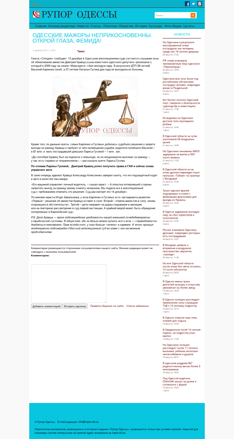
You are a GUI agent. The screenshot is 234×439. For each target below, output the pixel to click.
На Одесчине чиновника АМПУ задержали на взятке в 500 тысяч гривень (181, 154)
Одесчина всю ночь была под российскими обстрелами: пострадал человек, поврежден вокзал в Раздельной (181, 83)
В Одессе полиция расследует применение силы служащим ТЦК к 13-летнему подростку (181, 302)
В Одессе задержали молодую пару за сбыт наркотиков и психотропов (181, 215)
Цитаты (188, 26)
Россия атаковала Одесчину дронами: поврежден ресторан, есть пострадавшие (182, 233)
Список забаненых (138, 306)
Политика (110, 26)
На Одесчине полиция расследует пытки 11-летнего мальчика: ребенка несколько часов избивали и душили (180, 349)
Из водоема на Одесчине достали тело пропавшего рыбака (178, 121)
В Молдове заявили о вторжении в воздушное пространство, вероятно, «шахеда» (177, 249)
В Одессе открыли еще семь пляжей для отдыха (180, 319)
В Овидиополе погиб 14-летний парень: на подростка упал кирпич (182, 333)
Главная (41, 26)
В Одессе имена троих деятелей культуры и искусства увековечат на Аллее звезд (181, 284)
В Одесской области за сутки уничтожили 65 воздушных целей (180, 139)
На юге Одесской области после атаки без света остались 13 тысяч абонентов (182, 266)
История (141, 26)
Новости (83, 26)
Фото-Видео (173, 26)
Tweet (81, 51)
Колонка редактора (61, 26)
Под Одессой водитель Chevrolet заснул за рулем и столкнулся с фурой (179, 381)
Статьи (95, 26)
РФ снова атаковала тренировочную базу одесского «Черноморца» (181, 63)
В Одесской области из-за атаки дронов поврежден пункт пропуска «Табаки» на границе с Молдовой (181, 173)
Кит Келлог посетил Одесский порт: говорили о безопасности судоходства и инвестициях (181, 103)
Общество (126, 26)
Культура (155, 26)
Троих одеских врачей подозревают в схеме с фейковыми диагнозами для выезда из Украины (180, 195)
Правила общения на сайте (107, 306)
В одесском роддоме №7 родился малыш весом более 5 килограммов (181, 366)
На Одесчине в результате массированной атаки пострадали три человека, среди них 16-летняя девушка (181, 46)
